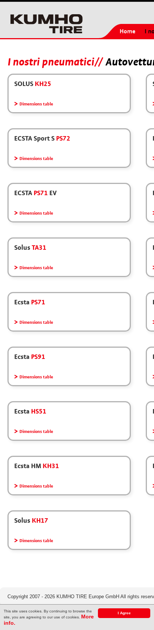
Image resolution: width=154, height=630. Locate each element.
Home (127, 31)
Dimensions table (36, 104)
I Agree (124, 613)
